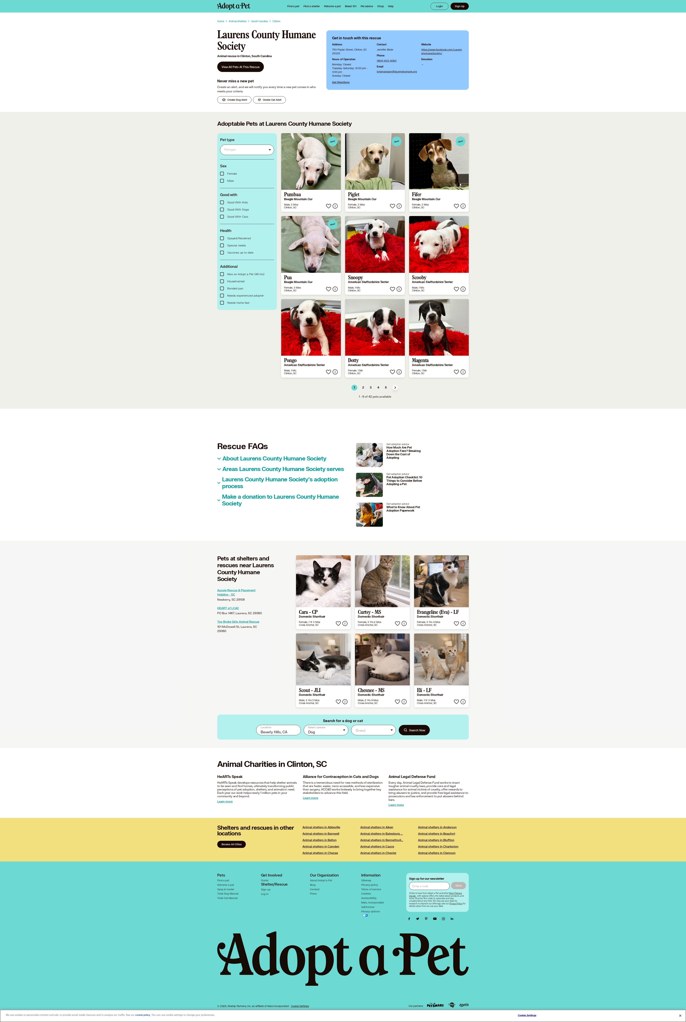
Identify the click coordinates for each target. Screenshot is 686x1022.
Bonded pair (235, 288)
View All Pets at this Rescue (241, 67)
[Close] (680, 1016)
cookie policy (142, 1015)
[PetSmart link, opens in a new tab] (435, 1005)
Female (232, 174)
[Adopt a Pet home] (233, 6)
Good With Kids (237, 202)
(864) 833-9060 (386, 60)
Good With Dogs (238, 209)
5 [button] (386, 387)
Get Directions (341, 82)
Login (439, 6)
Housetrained (236, 281)
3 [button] (371, 387)
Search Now (417, 730)
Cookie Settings (300, 1006)
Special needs (236, 245)
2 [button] (363, 387)
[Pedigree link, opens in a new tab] (451, 1005)
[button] (395, 387)
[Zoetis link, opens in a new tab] (464, 1005)
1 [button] (354, 387)
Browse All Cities (232, 844)
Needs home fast (238, 303)
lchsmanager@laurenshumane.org (397, 71)
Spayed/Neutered (239, 238)
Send (458, 885)
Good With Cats (237, 217)
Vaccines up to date (240, 252)
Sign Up (459, 6)
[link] (332, 6)
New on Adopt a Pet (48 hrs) (245, 274)
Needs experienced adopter (245, 295)
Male (230, 181)
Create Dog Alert (237, 99)
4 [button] (378, 387)
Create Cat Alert (272, 99)
